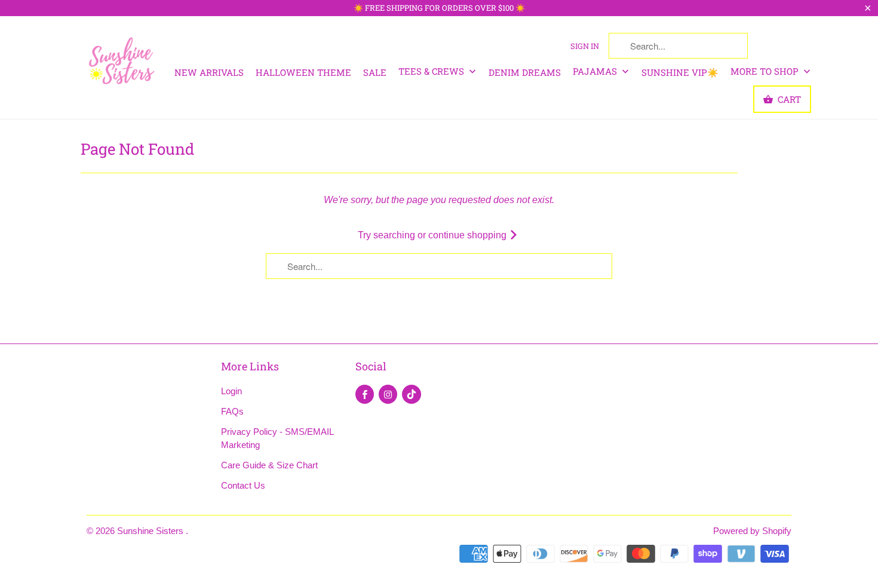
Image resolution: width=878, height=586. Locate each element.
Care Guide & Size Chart (269, 465)
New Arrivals (209, 72)
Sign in (584, 46)
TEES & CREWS (432, 71)
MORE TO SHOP (765, 71)
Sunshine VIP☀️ (680, 72)
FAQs (232, 411)
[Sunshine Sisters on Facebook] (364, 394)
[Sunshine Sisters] (122, 59)
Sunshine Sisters (151, 531)
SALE (374, 72)
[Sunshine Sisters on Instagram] (388, 394)
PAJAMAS (596, 71)
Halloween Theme (303, 72)
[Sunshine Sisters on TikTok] (411, 394)
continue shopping (468, 235)
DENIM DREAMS (525, 72)
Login (231, 391)
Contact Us (243, 485)
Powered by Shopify (752, 531)
